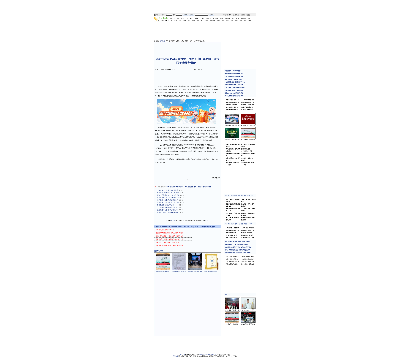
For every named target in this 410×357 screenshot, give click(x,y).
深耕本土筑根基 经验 (232, 259)
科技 (189, 20)
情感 (227, 20)
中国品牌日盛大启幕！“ (232, 126)
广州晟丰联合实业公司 (232, 261)
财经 (191, 18)
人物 (171, 20)
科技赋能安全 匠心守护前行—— (167, 205)
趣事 (240, 20)
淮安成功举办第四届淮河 (162, 271)
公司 (226, 195)
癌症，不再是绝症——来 (211, 271)
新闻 (242, 15)
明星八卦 (208, 18)
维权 (242, 224)
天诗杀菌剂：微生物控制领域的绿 (168, 197)
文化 (198, 20)
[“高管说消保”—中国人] (248, 308)
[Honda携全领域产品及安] (248, 322)
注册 (206, 221)
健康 (249, 20)
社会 (182, 18)
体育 (221, 18)
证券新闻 (215, 18)
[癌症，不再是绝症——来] (212, 269)
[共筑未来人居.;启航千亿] (232, 138)
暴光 (232, 195)
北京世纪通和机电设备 (232, 256)
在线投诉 (235, 15)
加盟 (245, 224)
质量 (229, 195)
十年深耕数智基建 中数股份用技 (167, 207)
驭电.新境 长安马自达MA (195, 271)
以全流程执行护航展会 (247, 261)
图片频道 (176, 18)
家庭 (223, 20)
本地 (193, 20)
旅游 (218, 20)
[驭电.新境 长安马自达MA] (195, 269)
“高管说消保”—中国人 (248, 310)
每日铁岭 (157, 15)
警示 (248, 195)
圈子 (202, 20)
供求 (233, 18)
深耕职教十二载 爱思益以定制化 (167, 200)
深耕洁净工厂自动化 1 (232, 264)
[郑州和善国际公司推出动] (179, 269)
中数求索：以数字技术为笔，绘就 (168, 202)
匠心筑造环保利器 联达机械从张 (167, 210)
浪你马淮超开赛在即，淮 (232, 310)
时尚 (245, 20)
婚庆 (236, 20)
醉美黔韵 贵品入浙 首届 (248, 126)
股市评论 (197, 18)
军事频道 (243, 18)
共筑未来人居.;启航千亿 (232, 139)
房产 (242, 195)
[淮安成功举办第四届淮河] (163, 269)
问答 (249, 18)
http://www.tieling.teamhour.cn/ (208, 354)
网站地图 (175, 356)
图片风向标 (158, 251)
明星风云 (227, 18)
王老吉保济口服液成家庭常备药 (167, 190)
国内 (184, 20)
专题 (203, 18)
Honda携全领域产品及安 (248, 324)
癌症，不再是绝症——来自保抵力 (168, 195)
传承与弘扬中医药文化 (247, 264)
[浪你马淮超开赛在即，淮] (232, 308)
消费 (235, 224)
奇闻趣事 (212, 20)
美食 (232, 20)
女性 (226, 224)
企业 (248, 224)
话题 (187, 18)
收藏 (230, 15)
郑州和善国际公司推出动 (179, 271)
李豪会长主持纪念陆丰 (247, 259)
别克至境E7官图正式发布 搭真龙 (168, 193)
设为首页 (225, 15)
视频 (248, 15)
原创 (175, 20)
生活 (235, 195)
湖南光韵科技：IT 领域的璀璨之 (167, 212)
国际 (180, 20)
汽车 (207, 20)
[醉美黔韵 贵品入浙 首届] (248, 124)
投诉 (251, 224)
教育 (237, 18)
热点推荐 (227, 294)
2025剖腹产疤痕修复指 (247, 256)
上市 (251, 195)
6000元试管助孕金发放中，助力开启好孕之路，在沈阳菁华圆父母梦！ (189, 187)
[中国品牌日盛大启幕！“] (232, 124)
